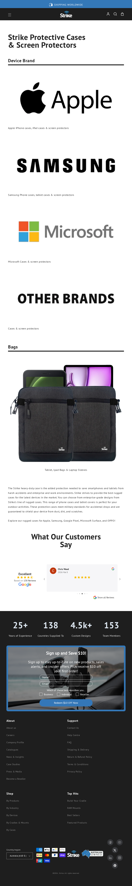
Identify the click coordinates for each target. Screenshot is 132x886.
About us (11, 727)
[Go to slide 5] (84, 593)
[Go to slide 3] (79, 593)
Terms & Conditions (78, 764)
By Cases (11, 829)
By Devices (12, 815)
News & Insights (15, 756)
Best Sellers (73, 815)
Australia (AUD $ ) (18, 855)
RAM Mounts (74, 808)
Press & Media (14, 771)
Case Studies (13, 764)
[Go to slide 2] (77, 593)
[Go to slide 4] (82, 593)
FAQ (69, 742)
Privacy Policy (74, 771)
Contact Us (73, 727)
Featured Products (77, 822)
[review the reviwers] (113, 569)
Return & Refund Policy (79, 756)
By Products (12, 800)
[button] (9, 14)
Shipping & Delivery (78, 749)
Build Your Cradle (76, 800)
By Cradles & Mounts (17, 822)
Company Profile (15, 742)
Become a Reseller (16, 778)
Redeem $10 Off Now (66, 702)
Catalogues (12, 749)
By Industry (12, 808)
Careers (10, 735)
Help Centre (73, 735)
